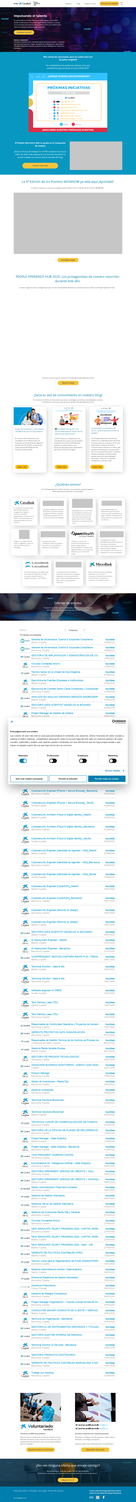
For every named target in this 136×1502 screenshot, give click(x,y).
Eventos (69, 4)
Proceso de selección (56, 1491)
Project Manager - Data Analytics (48, 1138)
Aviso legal (42, 1491)
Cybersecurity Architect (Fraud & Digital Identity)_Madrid (61, 814)
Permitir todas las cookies (107, 779)
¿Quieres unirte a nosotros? (40, 1449)
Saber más (22, 467)
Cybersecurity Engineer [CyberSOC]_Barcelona (56, 898)
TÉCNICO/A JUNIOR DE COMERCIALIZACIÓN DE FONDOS (64, 1122)
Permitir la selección (68, 779)
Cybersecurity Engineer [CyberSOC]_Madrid (54, 886)
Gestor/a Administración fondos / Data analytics (56, 1269)
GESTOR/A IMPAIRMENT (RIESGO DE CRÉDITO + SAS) (62, 1171)
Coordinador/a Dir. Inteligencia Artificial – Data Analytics (61, 1163)
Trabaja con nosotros (42, 1372)
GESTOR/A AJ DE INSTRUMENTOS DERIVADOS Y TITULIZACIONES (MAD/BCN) (76, 1326)
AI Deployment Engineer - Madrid (49, 940)
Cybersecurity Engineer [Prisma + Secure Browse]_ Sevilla (62, 802)
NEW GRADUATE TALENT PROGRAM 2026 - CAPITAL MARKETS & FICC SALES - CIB (78, 1228)
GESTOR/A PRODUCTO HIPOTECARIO (53, 1354)
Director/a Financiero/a (43, 1285)
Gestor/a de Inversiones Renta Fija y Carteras (55, 1212)
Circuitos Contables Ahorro (45, 663)
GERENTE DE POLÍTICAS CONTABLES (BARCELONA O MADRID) (68, 1362)
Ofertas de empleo (109, 3)
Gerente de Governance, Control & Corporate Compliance (62, 639)
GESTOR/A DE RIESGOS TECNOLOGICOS (55, 1056)
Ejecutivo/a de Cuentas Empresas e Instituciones (57, 680)
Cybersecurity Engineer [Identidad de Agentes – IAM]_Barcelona (65, 862)
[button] (77, 629)
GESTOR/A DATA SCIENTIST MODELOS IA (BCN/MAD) (61, 931)
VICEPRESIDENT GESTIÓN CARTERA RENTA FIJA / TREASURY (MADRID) (73, 956)
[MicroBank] (100, 564)
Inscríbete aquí (68, 260)
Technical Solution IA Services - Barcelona (53, 1344)
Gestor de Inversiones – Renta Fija (49, 1081)
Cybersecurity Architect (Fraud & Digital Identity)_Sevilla (61, 838)
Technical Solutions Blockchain (47, 1100)
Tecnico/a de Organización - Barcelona (51, 1318)
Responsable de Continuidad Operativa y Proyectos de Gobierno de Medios (71, 1024)
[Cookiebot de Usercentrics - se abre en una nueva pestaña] (114, 722)
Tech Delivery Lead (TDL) (44, 1002)
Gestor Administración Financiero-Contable (54, 1187)
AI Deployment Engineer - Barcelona (50, 948)
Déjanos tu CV (68, 1480)
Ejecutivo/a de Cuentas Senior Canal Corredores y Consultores (64, 688)
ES (121, 3)
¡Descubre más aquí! (95, 1449)
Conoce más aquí (40, 165)
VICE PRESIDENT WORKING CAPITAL (52, 1154)
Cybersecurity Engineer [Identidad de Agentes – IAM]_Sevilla (63, 874)
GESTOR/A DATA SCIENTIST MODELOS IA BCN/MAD (61, 704)
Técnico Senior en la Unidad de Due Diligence (55, 672)
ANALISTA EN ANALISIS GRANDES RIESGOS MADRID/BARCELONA (69, 696)
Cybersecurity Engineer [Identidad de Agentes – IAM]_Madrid (63, 850)
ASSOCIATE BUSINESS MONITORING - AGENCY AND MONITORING (69, 1065)
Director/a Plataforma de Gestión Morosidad (54, 1277)
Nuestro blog (68, 383)
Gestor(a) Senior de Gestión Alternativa (52, 1203)
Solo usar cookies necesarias (29, 779)
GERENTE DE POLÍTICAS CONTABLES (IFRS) (57, 1252)
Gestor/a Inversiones (42, 1089)
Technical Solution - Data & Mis (47, 966)
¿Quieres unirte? (24, 32)
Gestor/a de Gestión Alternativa (48, 1195)
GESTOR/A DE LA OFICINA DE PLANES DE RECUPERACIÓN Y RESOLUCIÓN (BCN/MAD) (81, 1130)
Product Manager (40, 1073)
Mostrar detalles (112, 771)
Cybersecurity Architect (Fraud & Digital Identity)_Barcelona (62, 826)
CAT (122, 4)
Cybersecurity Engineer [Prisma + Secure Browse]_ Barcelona (64, 790)
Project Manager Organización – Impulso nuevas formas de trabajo (66, 1302)
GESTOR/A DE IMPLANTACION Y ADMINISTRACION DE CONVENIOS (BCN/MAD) (76, 655)
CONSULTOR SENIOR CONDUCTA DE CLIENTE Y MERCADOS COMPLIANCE (74, 1310)
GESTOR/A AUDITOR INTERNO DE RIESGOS (56, 1334)
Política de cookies (20, 1491)
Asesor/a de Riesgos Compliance (49, 1293)
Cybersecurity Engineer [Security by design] (54, 910)
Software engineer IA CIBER (46, 990)
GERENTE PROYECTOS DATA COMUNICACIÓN (58, 1032)
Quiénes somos (90, 4)
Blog (78, 4)
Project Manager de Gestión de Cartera (52, 713)
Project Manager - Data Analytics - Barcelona (55, 1146)
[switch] (53, 761)
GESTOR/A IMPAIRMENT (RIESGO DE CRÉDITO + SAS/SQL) (65, 1179)
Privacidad (33, 1491)
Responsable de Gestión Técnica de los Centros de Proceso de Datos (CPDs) (72, 1040)
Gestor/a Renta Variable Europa (48, 1048)
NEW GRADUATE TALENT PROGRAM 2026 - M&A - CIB (62, 1244)
